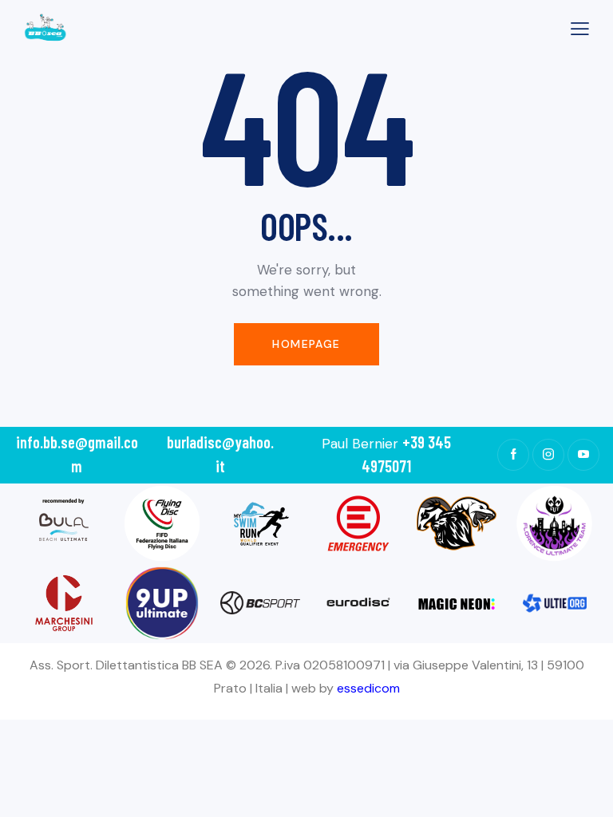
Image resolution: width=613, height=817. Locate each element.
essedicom (368, 688)
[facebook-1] (513, 455)
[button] (580, 28)
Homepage (306, 344)
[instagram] (548, 455)
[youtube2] (583, 455)
